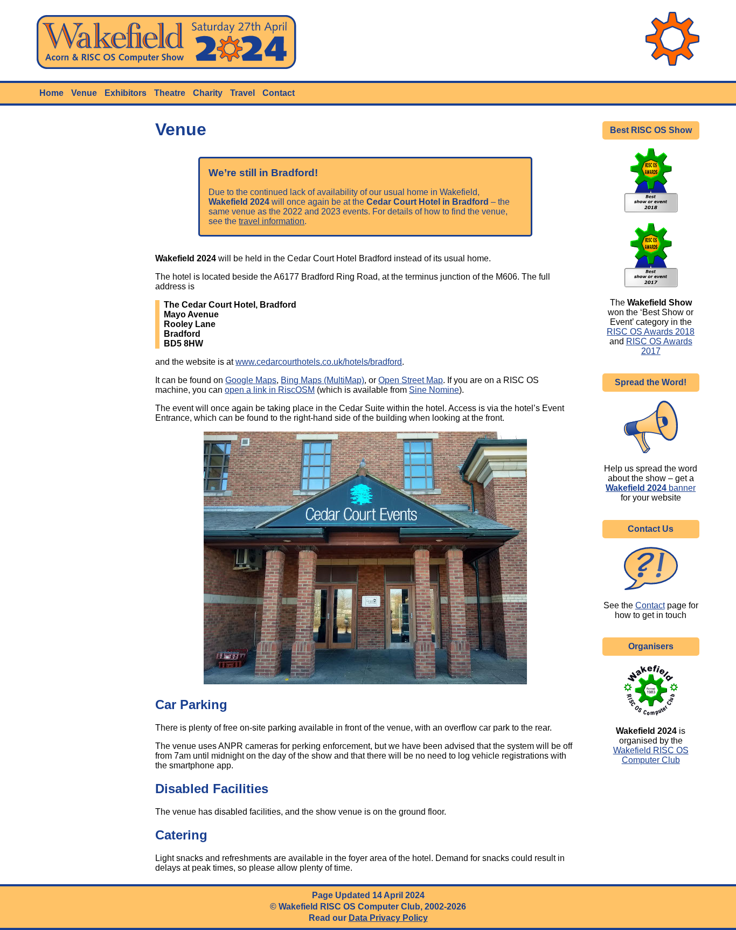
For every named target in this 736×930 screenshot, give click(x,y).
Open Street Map (410, 380)
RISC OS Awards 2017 (659, 346)
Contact (278, 93)
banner (651, 487)
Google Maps (250, 380)
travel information (271, 221)
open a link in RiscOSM (270, 389)
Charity (208, 93)
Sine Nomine (434, 389)
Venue (84, 93)
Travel (242, 93)
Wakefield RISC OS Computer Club (651, 755)
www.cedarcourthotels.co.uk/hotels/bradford (318, 361)
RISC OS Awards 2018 (651, 331)
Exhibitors (126, 93)
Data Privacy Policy (388, 917)
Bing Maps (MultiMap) (322, 380)
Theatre (169, 93)
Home (51, 93)
